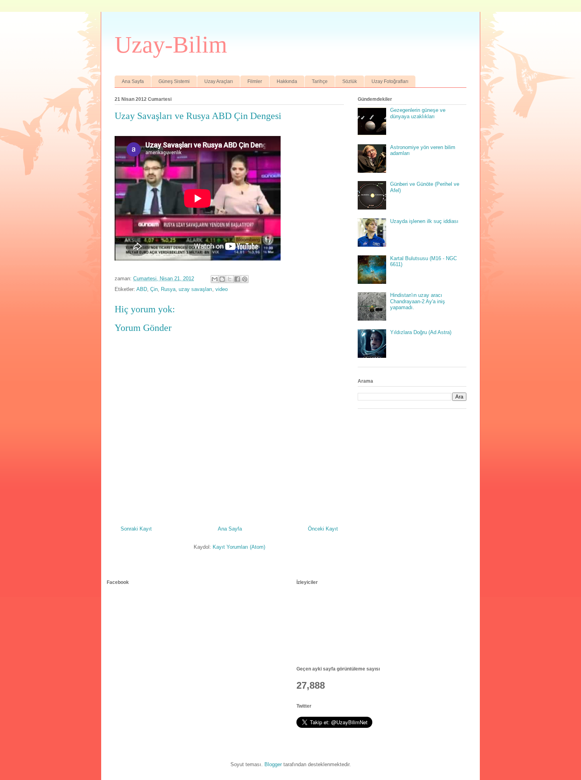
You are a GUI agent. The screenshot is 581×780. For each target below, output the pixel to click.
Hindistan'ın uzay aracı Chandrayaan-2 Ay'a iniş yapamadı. (417, 301)
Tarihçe (320, 81)
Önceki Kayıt (323, 529)
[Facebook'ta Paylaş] (237, 279)
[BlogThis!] (222, 279)
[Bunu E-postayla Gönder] (215, 279)
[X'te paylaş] (230, 279)
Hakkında (287, 81)
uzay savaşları (195, 289)
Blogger (273, 764)
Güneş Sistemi (174, 81)
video (221, 289)
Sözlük (349, 81)
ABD (141, 289)
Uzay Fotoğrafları (390, 81)
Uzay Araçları (218, 81)
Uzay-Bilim (171, 45)
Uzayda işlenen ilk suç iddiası (424, 221)
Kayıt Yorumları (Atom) (239, 547)
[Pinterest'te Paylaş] (245, 279)
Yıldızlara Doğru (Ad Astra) (420, 332)
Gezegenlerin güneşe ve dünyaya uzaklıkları (417, 113)
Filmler (254, 81)
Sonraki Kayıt (136, 529)
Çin (154, 289)
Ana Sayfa (133, 81)
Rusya (168, 289)
